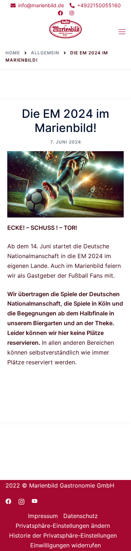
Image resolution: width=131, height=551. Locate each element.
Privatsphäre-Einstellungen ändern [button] (63, 525)
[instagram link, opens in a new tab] (71, 13)
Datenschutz (80, 515)
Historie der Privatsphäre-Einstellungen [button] (63, 535)
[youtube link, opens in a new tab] (34, 500)
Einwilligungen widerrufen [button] (65, 545)
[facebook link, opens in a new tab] (60, 13)
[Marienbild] (65, 31)
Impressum (43, 515)
